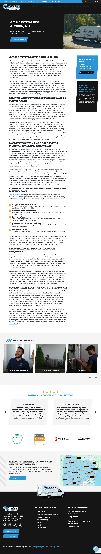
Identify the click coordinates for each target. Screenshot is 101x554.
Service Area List (16, 478)
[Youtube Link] (20, 525)
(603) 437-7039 (73, 526)
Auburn (33, 61)
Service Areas (41, 528)
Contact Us (94, 7)
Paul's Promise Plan (43, 517)
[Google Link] (15, 525)
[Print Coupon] (77, 110)
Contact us (13, 324)
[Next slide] (89, 109)
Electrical (51, 7)
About (59, 7)
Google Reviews (10, 531)
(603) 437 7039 (92, 2)
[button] (19, 358)
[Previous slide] (84, 109)
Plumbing (43, 7)
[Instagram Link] (10, 525)
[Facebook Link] (5, 525)
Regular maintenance (16, 195)
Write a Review (10, 536)
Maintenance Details (86, 73)
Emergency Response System (47, 514)
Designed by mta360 (40, 547)
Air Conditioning (42, 520)
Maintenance (84, 7)
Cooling (27, 7)
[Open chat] (96, 549)
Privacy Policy (55, 547)
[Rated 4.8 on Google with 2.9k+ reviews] (50, 392)
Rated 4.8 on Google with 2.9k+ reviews (50, 395)
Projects (66, 7)
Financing (75, 7)
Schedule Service (18, 39)
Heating (35, 7)
